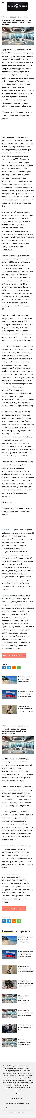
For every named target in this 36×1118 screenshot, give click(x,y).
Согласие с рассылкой (18, 1098)
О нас (18, 1093)
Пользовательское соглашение (18, 1113)
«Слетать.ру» (7, 595)
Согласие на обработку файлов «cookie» (18, 1103)
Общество (13, 17)
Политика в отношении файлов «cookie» (18, 1108)
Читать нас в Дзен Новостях (14, 655)
